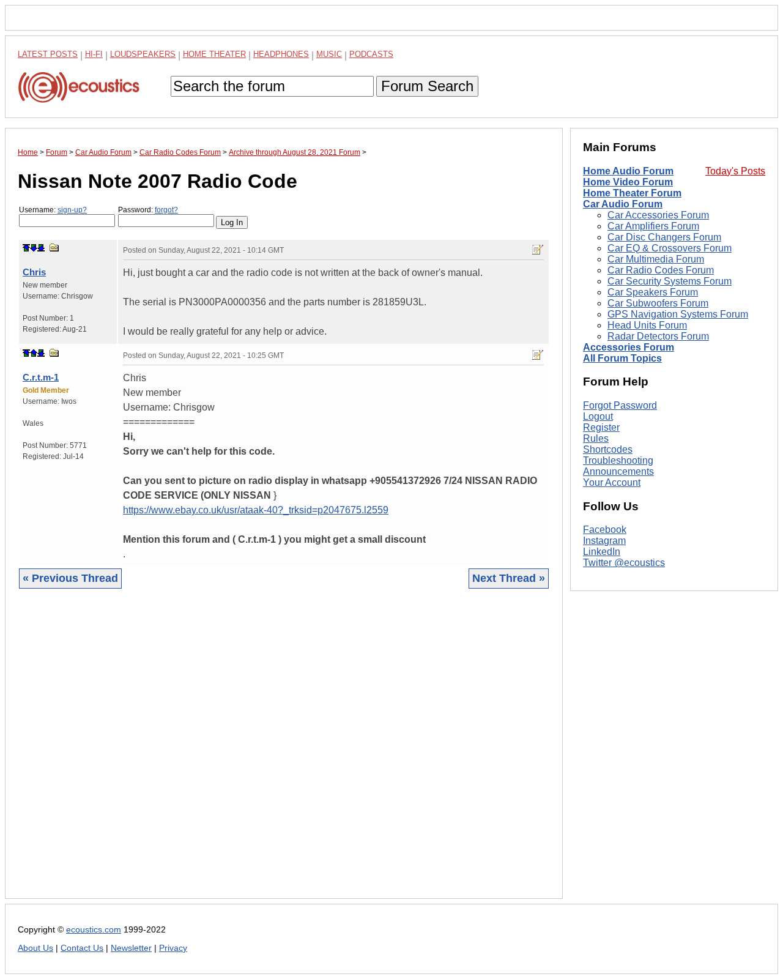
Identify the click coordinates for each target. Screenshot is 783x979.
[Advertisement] (284, 753)
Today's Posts (735, 171)
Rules (596, 438)
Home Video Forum (628, 182)
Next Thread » (508, 578)
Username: (53, 210)
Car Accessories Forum (658, 215)
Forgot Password (620, 405)
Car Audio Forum (622, 204)
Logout (598, 416)
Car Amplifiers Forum (653, 226)
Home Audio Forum (628, 171)
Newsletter (131, 948)
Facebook (604, 530)
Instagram (604, 541)
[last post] (41, 247)
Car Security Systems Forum (669, 281)
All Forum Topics (622, 358)
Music (329, 54)
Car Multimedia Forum (655, 259)
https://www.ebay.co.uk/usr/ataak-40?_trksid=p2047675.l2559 (255, 510)
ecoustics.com (93, 929)
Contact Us (82, 948)
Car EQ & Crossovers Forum (669, 248)
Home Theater (214, 54)
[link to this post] (54, 247)
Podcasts (371, 54)
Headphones (281, 54)
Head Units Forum (647, 325)
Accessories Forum (628, 347)
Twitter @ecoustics (624, 563)
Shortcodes (608, 449)
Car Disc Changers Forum (664, 237)
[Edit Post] (538, 250)
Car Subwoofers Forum (657, 303)
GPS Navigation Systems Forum (677, 314)
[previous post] (33, 353)
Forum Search (427, 86)
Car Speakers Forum (652, 292)
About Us (35, 948)
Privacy (173, 948)
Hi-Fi (94, 54)
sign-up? (72, 210)
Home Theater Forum (632, 193)
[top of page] (26, 247)
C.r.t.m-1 (41, 377)
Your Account (611, 482)
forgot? (166, 210)
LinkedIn (601, 552)
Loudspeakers (143, 54)
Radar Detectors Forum (658, 336)
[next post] (33, 247)
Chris (34, 272)
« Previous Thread (70, 578)
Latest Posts (48, 54)
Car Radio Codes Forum (660, 270)
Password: (148, 210)
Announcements (618, 471)
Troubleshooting (618, 460)
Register (601, 427)
